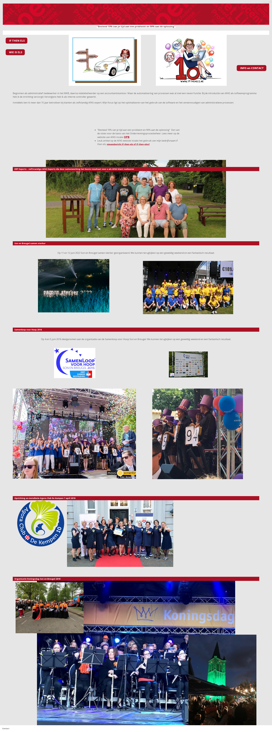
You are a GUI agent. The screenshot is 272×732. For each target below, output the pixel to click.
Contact (5, 728)
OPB (126, 137)
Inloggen (267, 1)
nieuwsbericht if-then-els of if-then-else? (128, 144)
